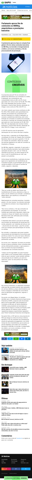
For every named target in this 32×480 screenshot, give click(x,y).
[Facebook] (16, 469)
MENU (14, 2)
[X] (26, 469)
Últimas (4, 398)
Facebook (19, 438)
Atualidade (25, 34)
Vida (2, 406)
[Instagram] (6, 469)
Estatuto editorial (13, 473)
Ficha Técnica (4, 473)
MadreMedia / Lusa (6, 34)
